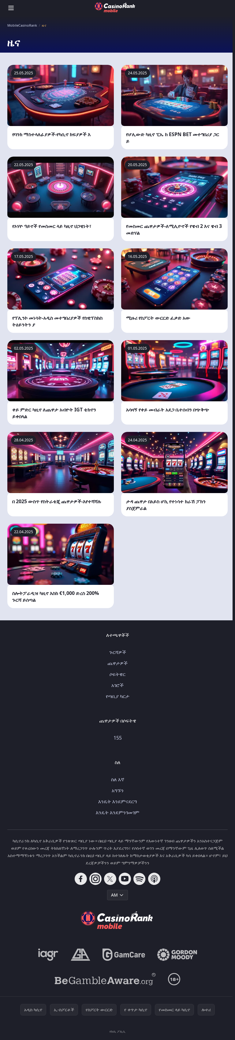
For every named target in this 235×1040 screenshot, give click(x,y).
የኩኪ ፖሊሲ (117, 1031)
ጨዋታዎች (117, 663)
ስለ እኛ (117, 779)
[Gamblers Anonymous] (80, 955)
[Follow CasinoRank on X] (110, 879)
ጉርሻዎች (117, 652)
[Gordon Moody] (177, 955)
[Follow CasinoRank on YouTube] (125, 879)
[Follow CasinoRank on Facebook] (81, 879)
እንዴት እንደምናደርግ (117, 801)
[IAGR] (48, 955)
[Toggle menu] (11, 8)
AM (114, 895)
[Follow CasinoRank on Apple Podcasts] (154, 879)
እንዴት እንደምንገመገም (117, 812)
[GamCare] (124, 955)
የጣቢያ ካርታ (117, 696)
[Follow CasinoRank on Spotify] (139, 879)
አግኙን (118, 790)
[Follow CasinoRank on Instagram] (95, 879)
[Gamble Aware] (105, 979)
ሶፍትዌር (117, 674)
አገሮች (117, 685)
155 (118, 737)
